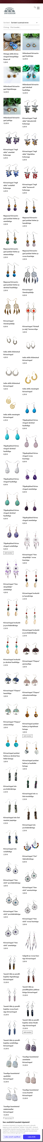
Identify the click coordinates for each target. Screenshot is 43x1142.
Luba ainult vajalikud (12, 1137)
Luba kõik (31, 1137)
